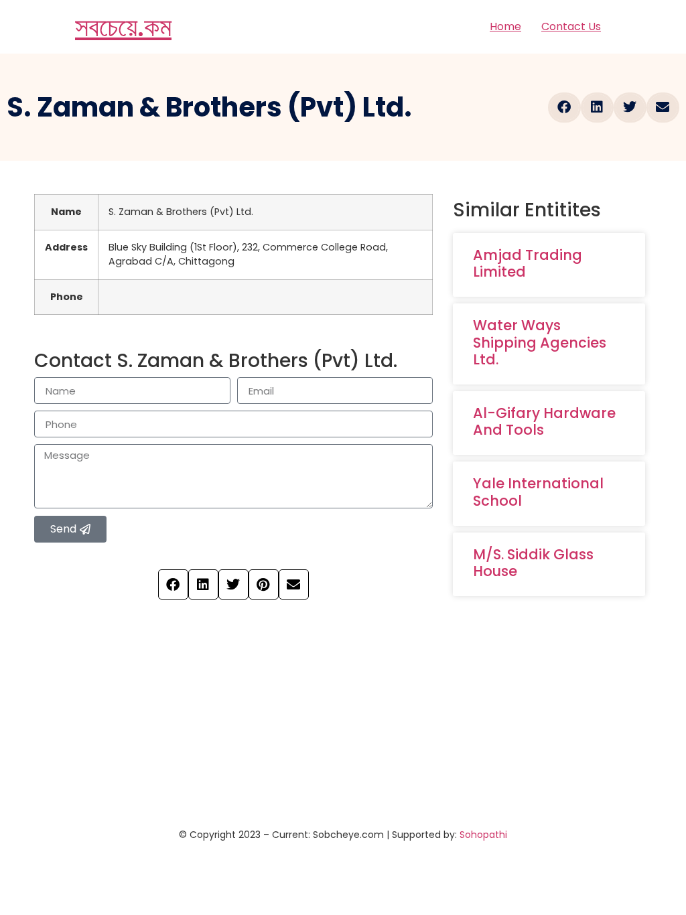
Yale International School (538, 492)
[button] (564, 107)
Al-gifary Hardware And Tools (544, 421)
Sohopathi (483, 834)
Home (505, 26)
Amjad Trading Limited (527, 263)
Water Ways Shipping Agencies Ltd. (539, 341)
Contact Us (571, 26)
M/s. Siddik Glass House (533, 563)
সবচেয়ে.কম (123, 27)
